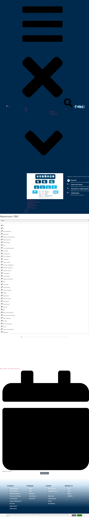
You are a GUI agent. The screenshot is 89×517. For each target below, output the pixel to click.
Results (52, 111)
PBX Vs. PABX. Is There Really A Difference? (10, 368)
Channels (73, 180)
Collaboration (75, 193)
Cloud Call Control (76, 184)
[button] (42, 54)
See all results (53, 114)
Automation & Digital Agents (80, 189)
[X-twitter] (77, 106)
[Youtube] (79, 106)
